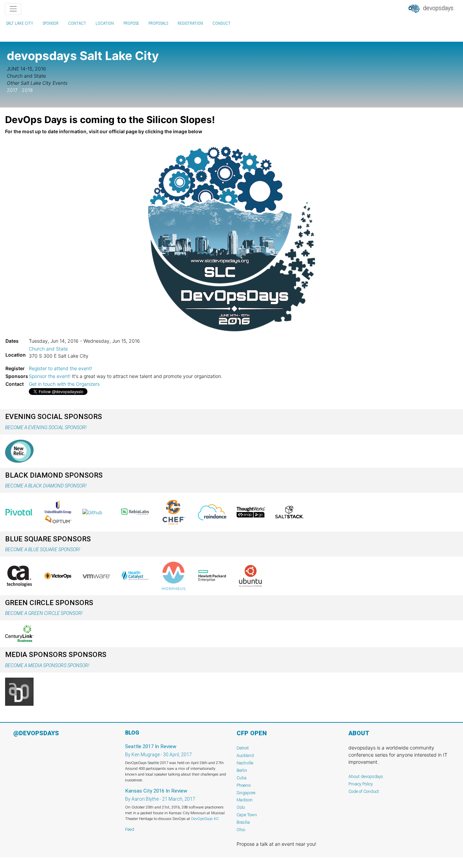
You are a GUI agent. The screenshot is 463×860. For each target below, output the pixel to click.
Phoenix (244, 785)
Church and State (48, 349)
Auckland (245, 755)
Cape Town (247, 814)
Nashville (245, 762)
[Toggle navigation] (13, 9)
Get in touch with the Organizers (64, 384)
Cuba (241, 777)
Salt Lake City (19, 23)
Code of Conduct (363, 791)
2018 (27, 90)
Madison (245, 799)
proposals (158, 23)
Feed (129, 829)
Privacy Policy (360, 783)
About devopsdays (365, 776)
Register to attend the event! (60, 368)
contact (77, 23)
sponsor (51, 23)
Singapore (246, 792)
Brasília (243, 822)
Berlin (242, 770)
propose (131, 23)
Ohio (241, 829)
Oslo (241, 807)
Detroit (243, 748)
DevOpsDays (438, 8)
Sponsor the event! (50, 376)
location (105, 23)
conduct (221, 23)
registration (190, 23)
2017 (12, 90)
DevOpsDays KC (205, 818)
